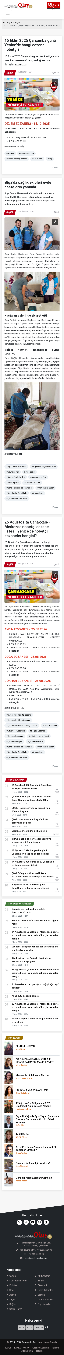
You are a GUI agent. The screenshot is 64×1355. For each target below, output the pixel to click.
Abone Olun (27, 1351)
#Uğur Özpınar (12, 472)
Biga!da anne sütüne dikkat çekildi (30, 831)
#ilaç (50, 159)
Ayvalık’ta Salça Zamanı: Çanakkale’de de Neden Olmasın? (36, 1150)
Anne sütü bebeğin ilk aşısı (26, 996)
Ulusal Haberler (46, 1299)
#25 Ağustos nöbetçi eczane (18, 715)
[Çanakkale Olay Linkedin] (45, 1222)
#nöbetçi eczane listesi (39, 736)
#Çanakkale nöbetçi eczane (18, 720)
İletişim (39, 1351)
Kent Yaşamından (18, 1280)
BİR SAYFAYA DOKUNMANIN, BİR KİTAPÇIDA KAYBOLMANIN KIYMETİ (35, 1062)
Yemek (41, 1294)
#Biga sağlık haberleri (15, 477)
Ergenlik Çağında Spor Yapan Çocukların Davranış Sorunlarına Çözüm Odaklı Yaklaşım (38, 1120)
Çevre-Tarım (15, 1309)
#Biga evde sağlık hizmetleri (44, 466)
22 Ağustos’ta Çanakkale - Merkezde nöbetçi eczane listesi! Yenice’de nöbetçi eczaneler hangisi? (35, 1007)
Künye (8, 1348)
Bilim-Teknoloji (45, 1290)
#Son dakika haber (45, 488)
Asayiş (12, 1294)
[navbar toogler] (8, 13)
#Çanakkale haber (32, 482)
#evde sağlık (29, 472)
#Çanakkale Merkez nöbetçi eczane (21, 725)
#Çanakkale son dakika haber (19, 488)
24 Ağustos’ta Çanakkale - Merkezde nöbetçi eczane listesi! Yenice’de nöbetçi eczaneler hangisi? (35, 935)
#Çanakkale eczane (14, 736)
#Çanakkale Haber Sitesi (17, 498)
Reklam (55, 1348)
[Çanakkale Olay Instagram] (38, 1222)
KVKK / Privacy (21, 1348)
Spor (11, 1290)
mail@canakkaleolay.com (36, 1258)
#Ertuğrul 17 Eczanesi (15, 731)
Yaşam (12, 1299)
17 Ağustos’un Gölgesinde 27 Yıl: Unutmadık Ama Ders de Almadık (34, 1106)
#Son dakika (37, 493)
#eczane (10, 153)
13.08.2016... (22, 1135)
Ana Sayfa (7, 22)
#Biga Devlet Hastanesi (16, 466)
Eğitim (41, 1280)
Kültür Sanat (44, 1275)
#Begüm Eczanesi (38, 731)
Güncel (12, 1275)
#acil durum (37, 159)
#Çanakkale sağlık (38, 477)
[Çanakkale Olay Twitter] (18, 1222)
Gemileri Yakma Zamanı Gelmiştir (34, 1179)
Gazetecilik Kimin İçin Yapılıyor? (33, 1164)
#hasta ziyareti (12, 482)
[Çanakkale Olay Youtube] (32, 1222)
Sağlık (17, 22)
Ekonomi (42, 1285)
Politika (13, 1285)
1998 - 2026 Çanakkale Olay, (23, 1342)
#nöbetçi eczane (26, 153)
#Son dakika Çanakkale (16, 493)
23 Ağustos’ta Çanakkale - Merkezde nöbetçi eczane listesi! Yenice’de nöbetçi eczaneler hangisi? (35, 973)
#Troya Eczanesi (50, 725)
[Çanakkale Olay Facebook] (25, 1222)
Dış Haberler (44, 1304)
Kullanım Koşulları (40, 1348)
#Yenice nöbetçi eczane (16, 159)
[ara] (47, 1327)
